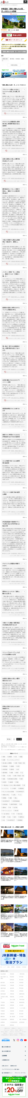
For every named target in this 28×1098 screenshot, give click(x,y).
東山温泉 (21, 979)
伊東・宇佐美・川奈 (20, 763)
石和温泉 (21, 991)
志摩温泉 (3, 1022)
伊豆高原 (5, 769)
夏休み (4, 807)
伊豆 (18, 766)
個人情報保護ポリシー (7, 1073)
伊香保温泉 (3, 985)
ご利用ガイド (13, 1028)
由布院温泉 (21, 1022)
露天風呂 (5, 772)
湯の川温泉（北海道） (4, 977)
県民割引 (21, 788)
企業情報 (4, 1055)
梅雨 (21, 756)
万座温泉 (12, 985)
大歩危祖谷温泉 (13, 1022)
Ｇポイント (20, 1028)
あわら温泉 (12, 999)
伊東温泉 (5, 766)
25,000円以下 (11, 820)
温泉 (4, 779)
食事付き (22, 817)
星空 (17, 772)
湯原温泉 (3, 1013)
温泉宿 (11, 782)
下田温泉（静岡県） (4, 997)
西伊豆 (12, 769)
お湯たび (21, 1030)
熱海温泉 (3, 1025)
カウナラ (11, 1033)
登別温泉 (12, 974)
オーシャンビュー (7, 810)
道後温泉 (12, 1008)
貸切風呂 (20, 820)
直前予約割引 (14, 804)
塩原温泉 (12, 988)
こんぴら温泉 (22, 1008)
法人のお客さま (6, 1051)
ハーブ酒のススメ (22, 1034)
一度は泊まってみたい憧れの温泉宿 (11, 785)
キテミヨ (12, 1031)
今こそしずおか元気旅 (8, 791)
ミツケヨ (15, 1033)
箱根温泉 (12, 1019)
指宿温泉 (12, 1025)
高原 (4, 775)
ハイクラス (5, 788)
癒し (16, 798)
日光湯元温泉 (4, 1019)
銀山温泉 (12, 982)
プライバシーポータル (20, 1073)
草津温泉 (21, 982)
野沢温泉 (21, 988)
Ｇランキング (6, 1030)
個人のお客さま (6, 1047)
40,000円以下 (6, 801)
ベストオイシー (18, 1031)
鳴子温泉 (21, 976)
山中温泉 (21, 996)
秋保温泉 (12, 979)
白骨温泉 (3, 991)
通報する (25, 117)
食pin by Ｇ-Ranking (13, 1034)
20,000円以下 (20, 791)
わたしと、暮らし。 (5, 1031)
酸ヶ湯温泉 (12, 1016)
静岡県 (10, 756)
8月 (18, 769)
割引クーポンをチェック (15, 39)
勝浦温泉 (3, 1008)
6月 (16, 756)
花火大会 (20, 813)
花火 (9, 817)
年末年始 (5, 804)
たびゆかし (21, 1033)
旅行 (15, 817)
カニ (20, 794)
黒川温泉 (21, 1013)
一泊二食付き (6, 813)
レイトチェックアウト (13, 760)
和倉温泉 (12, 996)
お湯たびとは (7, 1028)
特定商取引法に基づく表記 (18, 1076)
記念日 (4, 782)
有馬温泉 (12, 1005)
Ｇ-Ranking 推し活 (4, 1034)
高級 (17, 782)
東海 (4, 756)
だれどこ (12, 1030)
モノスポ (24, 1031)
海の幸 (16, 810)
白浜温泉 (21, 1005)
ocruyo (16, 1030)
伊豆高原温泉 (16, 801)
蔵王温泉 (3, 982)
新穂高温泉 (21, 1002)
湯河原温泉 (3, 993)
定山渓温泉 (3, 974)
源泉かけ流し (6, 794)
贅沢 (22, 779)
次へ (18, 739)
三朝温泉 (3, 1011)
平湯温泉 (12, 1002)
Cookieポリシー (6, 1076)
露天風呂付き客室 (12, 779)
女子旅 (15, 807)
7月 (14, 813)
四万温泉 (21, 985)
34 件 (17, 30)
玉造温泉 (12, 1011)
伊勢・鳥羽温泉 (22, 1019)
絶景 (12, 772)
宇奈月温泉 (21, 999)
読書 (4, 760)
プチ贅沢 (14, 788)
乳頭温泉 (12, 976)
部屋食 (4, 798)
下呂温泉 (3, 1002)
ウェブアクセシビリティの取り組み (10, 1069)
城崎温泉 (3, 1005)
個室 (11, 798)
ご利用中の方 (5, 1060)
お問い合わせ (5, 1066)
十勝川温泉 (21, 974)
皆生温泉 (21, 1011)
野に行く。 (6, 1033)
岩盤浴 (12, 766)
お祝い (14, 794)
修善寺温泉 (21, 993)
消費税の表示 (13, 1066)
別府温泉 (12, 1013)
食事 (4, 817)
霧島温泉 (3, 1016)
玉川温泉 (21, 1016)
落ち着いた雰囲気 (7, 763)
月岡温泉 (12, 991)
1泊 (4, 820)
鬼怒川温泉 (3, 988)
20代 (9, 775)
